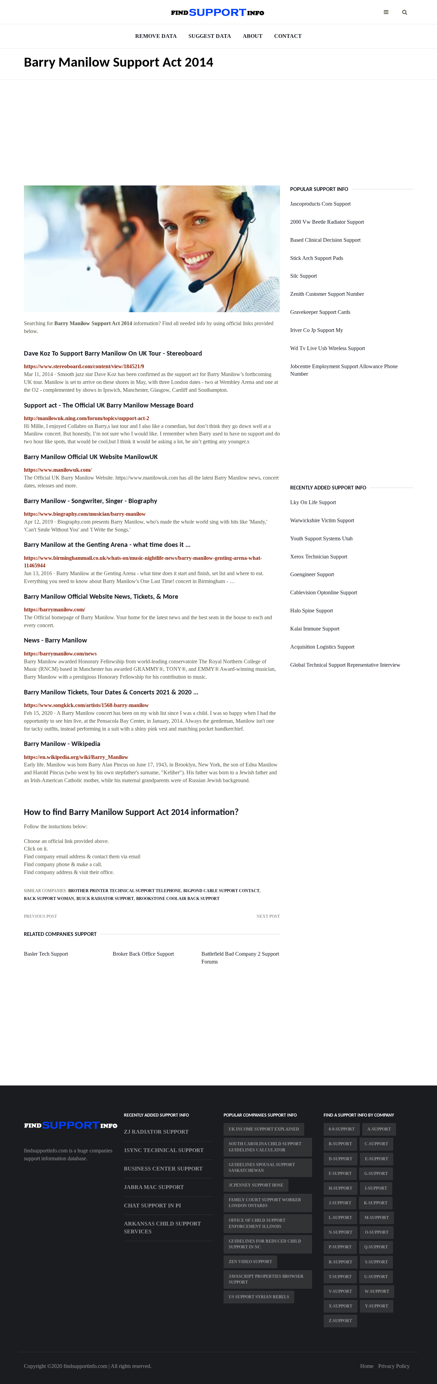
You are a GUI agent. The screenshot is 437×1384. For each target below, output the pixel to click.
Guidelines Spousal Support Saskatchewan (262, 1167)
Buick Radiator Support (105, 898)
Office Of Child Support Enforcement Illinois (257, 1223)
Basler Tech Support (46, 954)
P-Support (340, 1247)
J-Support (340, 1203)
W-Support (377, 1291)
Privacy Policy (394, 1366)
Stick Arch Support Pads (316, 258)
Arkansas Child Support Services (162, 1227)
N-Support (340, 1232)
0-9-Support (342, 1129)
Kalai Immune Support (314, 629)
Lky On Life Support (313, 502)
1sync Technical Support (164, 1150)
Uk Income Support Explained (264, 1129)
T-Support (340, 1276)
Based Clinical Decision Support (325, 240)
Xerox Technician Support (318, 556)
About (253, 36)
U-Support (376, 1276)
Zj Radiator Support (156, 1132)
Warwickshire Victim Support (322, 520)
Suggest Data (209, 36)
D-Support (340, 1159)
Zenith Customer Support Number (327, 294)
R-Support (340, 1262)
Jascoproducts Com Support (320, 204)
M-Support (377, 1217)
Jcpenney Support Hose (256, 1185)
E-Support (376, 1159)
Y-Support (376, 1306)
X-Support (340, 1306)
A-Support (379, 1129)
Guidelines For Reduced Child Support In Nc (265, 1244)
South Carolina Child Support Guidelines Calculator (265, 1146)
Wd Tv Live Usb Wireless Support (327, 348)
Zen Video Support (250, 1261)
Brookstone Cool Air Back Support (178, 898)
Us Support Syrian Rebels (259, 1297)
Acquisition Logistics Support (322, 647)
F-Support (340, 1173)
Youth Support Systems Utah (321, 538)
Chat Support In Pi (152, 1205)
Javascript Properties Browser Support (266, 1279)
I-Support (376, 1188)
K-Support (375, 1203)
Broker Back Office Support (143, 954)
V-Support (340, 1291)
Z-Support (340, 1320)
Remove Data (156, 36)
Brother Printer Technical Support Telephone (124, 890)
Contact (288, 36)
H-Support (340, 1188)
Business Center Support (163, 1169)
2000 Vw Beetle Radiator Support (327, 222)
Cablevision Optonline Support (323, 592)
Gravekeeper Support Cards (320, 312)
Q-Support (376, 1247)
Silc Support (303, 276)
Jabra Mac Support (154, 1187)
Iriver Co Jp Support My (316, 330)
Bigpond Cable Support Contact (221, 890)
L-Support (340, 1217)
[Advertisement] (218, 127)
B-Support (340, 1143)
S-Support (376, 1262)
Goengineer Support (312, 574)
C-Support (376, 1143)
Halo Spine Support (311, 610)
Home (366, 1366)
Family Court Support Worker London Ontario (265, 1203)
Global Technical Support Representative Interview (345, 665)
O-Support (377, 1232)
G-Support (376, 1173)
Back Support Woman (49, 898)
